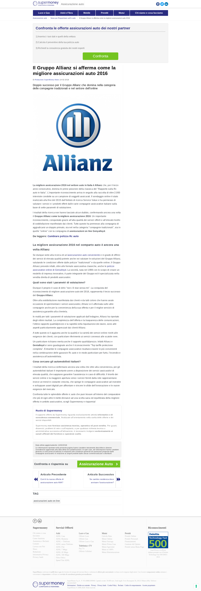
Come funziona (39, 538)
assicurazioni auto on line (47, 501)
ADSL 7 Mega (61, 550)
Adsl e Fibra (66, 13)
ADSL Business (62, 539)
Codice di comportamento (133, 585)
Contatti (36, 544)
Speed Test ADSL (63, 560)
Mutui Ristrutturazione (110, 552)
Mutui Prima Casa (109, 544)
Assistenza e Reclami (41, 541)
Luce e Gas (44, 13)
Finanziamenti (130, 541)
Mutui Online (107, 539)
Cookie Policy (112, 585)
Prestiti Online (130, 536)
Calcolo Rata (107, 536)
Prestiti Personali (131, 539)
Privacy (93, 585)
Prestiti (104, 13)
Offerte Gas (83, 539)
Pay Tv (82, 549)
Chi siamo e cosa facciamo (149, 13)
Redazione (37, 552)
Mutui (121, 13)
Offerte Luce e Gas (86, 541)
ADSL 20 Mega (62, 552)
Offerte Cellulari (85, 551)
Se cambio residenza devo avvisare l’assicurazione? (102, 481)
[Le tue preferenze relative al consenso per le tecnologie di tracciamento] (196, 586)
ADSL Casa (60, 536)
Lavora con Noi (39, 547)
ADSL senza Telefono (64, 544)
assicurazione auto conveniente (84, 255)
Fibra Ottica (60, 558)
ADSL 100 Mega (62, 555)
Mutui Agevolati (108, 547)
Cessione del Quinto (132, 544)
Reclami (120, 585)
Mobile (86, 13)
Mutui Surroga (107, 541)
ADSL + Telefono (63, 541)
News (35, 549)
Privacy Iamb (38, 557)
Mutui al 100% (107, 550)
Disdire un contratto (83, 585)
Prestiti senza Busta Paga (134, 547)
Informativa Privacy (40, 555)
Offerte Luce (84, 536)
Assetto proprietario (148, 585)
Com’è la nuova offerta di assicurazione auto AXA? (52, 481)
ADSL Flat (60, 547)
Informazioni (71, 585)
